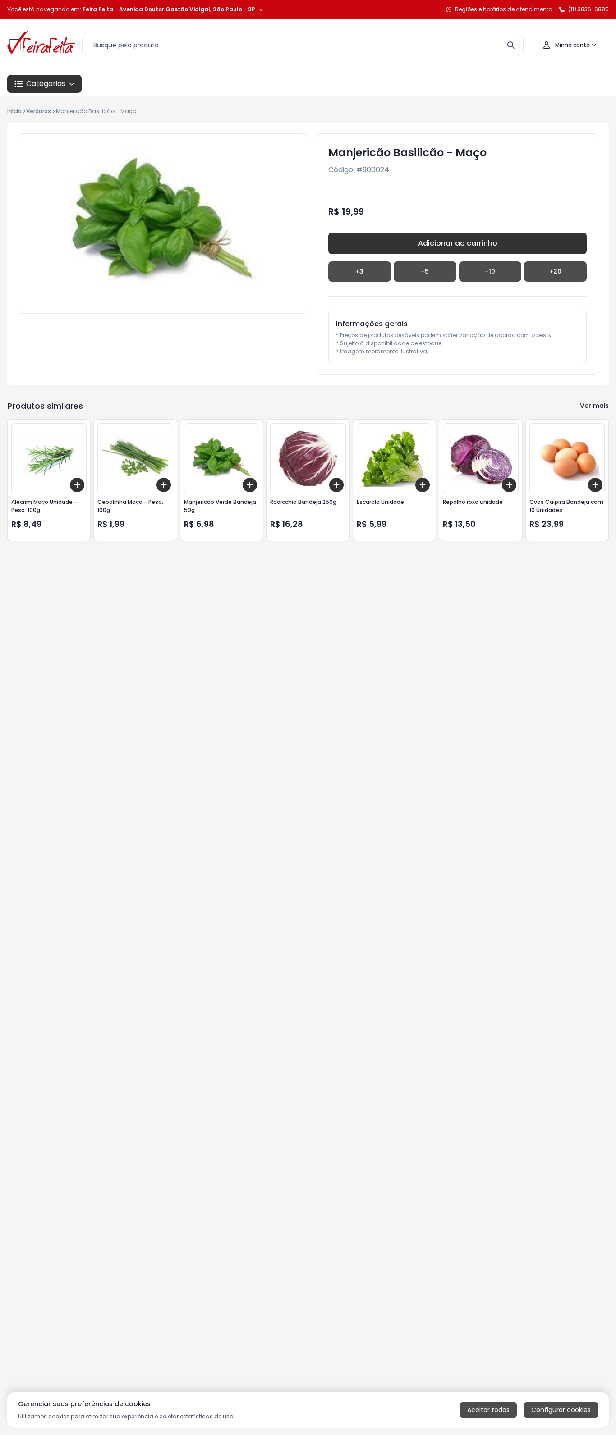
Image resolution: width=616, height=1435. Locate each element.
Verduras (38, 111)
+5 (425, 271)
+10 (490, 271)
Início (14, 111)
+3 (359, 271)
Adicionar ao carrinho (457, 243)
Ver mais (594, 405)
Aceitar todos (488, 1409)
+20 (555, 271)
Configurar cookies (561, 1409)
